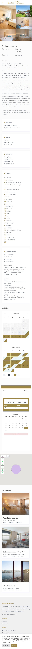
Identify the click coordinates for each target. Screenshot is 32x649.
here (15, 614)
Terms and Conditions (11, 251)
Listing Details (9, 154)
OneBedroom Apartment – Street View (14, 552)
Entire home (7, 49)
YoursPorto (5, 621)
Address (8, 137)
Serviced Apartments (13, 554)
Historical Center (10, 142)
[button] (16, 469)
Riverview (11, 588)
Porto (7, 140)
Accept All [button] (14, 645)
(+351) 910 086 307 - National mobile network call (14, 633)
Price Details (9, 122)
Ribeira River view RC (9, 586)
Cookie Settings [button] (6, 645)
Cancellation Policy (8, 265)
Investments (5, 623)
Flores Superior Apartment (10, 518)
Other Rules (6, 278)
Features (8, 173)
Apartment (19, 49)
